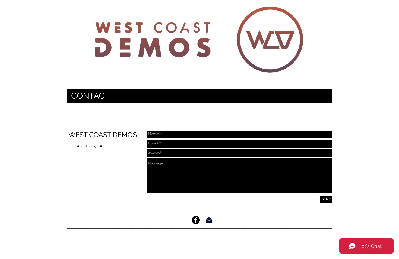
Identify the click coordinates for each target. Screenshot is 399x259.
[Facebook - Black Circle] (196, 220)
